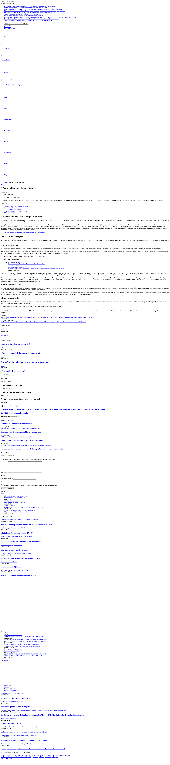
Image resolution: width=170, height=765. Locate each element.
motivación (52, 317)
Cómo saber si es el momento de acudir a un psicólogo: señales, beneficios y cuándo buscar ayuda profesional (34, 11)
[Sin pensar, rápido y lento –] (12, 649)
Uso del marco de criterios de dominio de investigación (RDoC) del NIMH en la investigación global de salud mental (42, 715)
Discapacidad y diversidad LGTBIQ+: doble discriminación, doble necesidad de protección (29, 12)
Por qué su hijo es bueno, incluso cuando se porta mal (25, 362)
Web (2, 482)
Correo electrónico (6, 478)
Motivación (7, 152)
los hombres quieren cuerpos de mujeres (15, 707)
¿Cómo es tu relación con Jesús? (15, 344)
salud (84, 317)
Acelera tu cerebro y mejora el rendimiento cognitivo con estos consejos (26, 525)
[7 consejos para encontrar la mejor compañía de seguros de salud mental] (13, 635)
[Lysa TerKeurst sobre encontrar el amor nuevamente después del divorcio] (25, 639)
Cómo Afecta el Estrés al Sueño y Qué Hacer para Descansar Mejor (23, 14)
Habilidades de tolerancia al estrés (17, 211)
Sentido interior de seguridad (16, 209)
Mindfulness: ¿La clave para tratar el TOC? (17, 533)
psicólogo (70, 317)
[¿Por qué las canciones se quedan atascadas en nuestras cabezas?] (21, 644)
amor (2, 317)
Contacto (6, 687)
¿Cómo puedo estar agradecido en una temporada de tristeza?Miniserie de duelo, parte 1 (33, 749)
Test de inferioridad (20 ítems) (11, 567)
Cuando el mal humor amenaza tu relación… (17, 423)
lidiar (39, 317)
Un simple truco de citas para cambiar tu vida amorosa (21, 432)
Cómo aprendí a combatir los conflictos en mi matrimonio (22, 440)
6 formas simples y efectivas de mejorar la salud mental (20, 558)
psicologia (58, 317)
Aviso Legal (7, 685)
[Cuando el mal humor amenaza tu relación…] (7, 420)
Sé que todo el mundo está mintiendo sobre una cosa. (19, 512)
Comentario (4, 472)
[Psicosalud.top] (10, 85)
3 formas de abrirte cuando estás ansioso (15, 698)
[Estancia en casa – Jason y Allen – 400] (15, 496)
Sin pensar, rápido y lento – (11, 651)
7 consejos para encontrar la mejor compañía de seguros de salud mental (24, 636)
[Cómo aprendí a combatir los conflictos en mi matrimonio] (17, 437)
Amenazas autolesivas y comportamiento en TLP (18, 575)
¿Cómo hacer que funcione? (11, 723)
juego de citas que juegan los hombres (14, 502)
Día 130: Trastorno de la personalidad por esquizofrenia (21, 541)
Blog (5, 175)
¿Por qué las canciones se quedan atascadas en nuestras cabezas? (22, 646)
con (21, 317)
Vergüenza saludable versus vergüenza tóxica (16, 206)
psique (75, 317)
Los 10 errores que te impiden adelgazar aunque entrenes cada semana (23, 15)
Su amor (4, 335)
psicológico (64, 317)
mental (43, 317)
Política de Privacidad (10, 690)
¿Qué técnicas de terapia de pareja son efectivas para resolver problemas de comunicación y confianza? (36, 268)
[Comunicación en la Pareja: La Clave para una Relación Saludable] (16, 262)
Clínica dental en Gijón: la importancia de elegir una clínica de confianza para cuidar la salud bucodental (33, 9)
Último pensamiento (9, 212)
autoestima (10, 317)
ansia (5, 317)
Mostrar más (4, 660)
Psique (6, 163)
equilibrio (31, 317)
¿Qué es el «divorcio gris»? (13, 371)
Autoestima (7, 119)
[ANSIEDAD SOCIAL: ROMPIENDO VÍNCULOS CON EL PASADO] (25, 654)
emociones (25, 317)
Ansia (6, 108)
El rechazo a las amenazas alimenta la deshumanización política (24, 740)
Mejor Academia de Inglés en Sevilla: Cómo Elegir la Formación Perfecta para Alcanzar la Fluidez (31, 19)
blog (14, 317)
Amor (6, 97)
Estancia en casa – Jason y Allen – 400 (15, 497)
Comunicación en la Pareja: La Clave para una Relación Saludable (26, 264)
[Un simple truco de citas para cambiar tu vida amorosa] (20, 428)
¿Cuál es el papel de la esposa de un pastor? (20, 353)
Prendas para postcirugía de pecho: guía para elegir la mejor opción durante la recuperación (29, 6)
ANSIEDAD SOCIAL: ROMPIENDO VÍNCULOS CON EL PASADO (25, 655)
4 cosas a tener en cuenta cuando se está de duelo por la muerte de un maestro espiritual (32, 449)
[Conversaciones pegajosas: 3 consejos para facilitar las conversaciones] (9, 505)
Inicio (2, 182)
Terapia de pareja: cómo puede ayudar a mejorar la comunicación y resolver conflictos (28, 20)
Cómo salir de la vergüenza (11, 208)
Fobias (6, 141)
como (17, 317)
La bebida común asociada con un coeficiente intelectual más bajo (24, 732)
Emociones (7, 130)
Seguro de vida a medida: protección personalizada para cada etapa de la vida (25, 7)
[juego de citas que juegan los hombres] (11, 501)
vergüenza (90, 317)
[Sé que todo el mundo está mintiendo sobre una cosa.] (19, 510)
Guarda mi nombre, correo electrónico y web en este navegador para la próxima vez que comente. (30, 485)
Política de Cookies (9, 688)
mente (46, 317)
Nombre (3, 475)
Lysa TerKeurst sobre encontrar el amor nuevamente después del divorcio (24, 641)
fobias (35, 317)
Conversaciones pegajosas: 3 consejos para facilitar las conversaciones (23, 507)
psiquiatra (80, 317)
